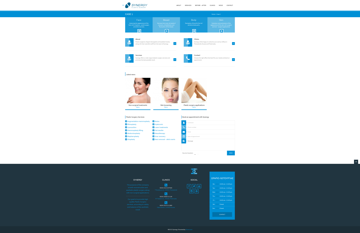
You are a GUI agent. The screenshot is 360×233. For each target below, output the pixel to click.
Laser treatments (161, 127)
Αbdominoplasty (133, 133)
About (137, 39)
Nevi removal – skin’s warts (165, 139)
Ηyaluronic (159, 124)
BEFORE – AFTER (200, 5)
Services (138, 55)
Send (231, 153)
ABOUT (178, 5)
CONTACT (230, 5)
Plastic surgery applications (194, 105)
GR (126, 5)
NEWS (221, 5)
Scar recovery (160, 136)
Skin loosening (165, 105)
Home (213, 14)
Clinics (196, 39)
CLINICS (212, 5)
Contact (197, 55)
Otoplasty (131, 139)
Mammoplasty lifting (135, 130)
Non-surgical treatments (138, 105)
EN (123, 5)
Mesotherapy (160, 133)
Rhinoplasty (131, 124)
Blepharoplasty (133, 136)
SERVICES (188, 5)
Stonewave (189, 229)
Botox (157, 121)
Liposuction (131, 127)
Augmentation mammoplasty (138, 121)
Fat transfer (159, 130)
